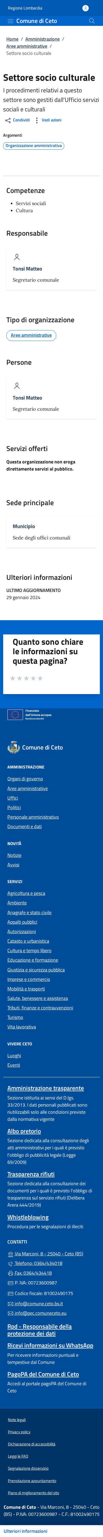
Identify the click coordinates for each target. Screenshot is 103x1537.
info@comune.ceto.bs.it (38, 1303)
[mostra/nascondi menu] (10, 21)
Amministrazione (42, 38)
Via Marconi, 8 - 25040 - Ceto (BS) (55, 1253)
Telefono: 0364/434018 (38, 1263)
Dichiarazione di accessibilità (31, 1444)
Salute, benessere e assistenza (37, 998)
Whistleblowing (28, 1217)
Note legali (17, 1420)
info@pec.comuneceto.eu (40, 1313)
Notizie (14, 855)
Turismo (15, 1017)
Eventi (13, 1065)
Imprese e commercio (28, 979)
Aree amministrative (26, 46)
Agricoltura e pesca (26, 893)
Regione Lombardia (25, 8)
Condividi (21, 120)
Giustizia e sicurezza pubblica (36, 969)
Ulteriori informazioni (25, 1531)
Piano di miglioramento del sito (33, 1493)
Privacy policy (19, 1432)
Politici (14, 807)
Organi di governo (25, 778)
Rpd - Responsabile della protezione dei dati (39, 1330)
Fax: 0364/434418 (33, 1273)
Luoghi (14, 1055)
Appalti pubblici (22, 922)
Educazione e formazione (32, 960)
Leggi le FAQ (18, 1456)
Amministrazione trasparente (45, 1088)
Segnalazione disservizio (28, 1468)
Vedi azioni (51, 120)
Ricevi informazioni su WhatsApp (50, 1345)
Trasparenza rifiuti (31, 1174)
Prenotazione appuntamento (32, 1481)
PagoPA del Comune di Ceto (43, 1374)
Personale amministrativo (33, 816)
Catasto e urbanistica (28, 941)
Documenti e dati (24, 826)
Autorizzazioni (21, 931)
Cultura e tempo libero (29, 950)
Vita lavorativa (21, 1026)
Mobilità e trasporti (26, 988)
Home (12, 38)
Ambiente (17, 902)
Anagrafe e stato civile (29, 912)
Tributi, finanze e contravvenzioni (40, 1007)
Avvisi (13, 864)
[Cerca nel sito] (92, 21)
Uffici (12, 797)
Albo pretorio (24, 1131)
